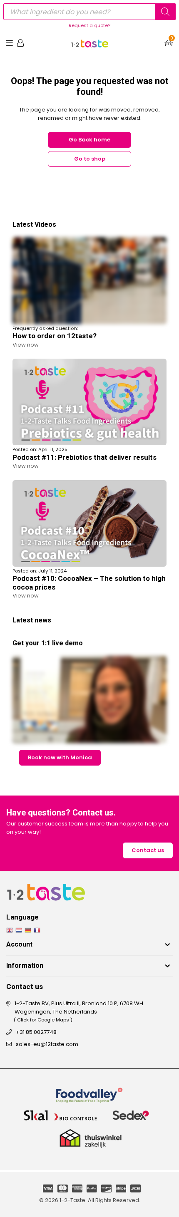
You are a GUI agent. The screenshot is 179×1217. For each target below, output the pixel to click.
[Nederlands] (20, 930)
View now (25, 345)
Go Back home (89, 140)
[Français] (38, 930)
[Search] (165, 11)
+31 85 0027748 (36, 1032)
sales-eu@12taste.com (47, 1044)
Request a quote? (89, 25)
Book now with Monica (60, 757)
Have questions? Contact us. (61, 813)
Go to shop (89, 159)
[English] (10, 930)
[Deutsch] (29, 930)
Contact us (148, 850)
